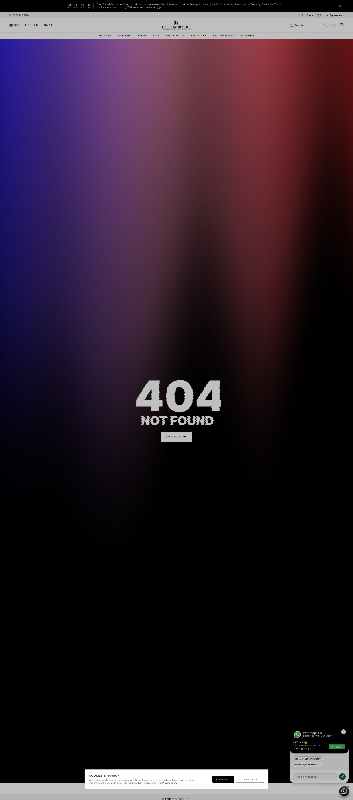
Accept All (223, 779)
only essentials (250, 779)
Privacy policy (169, 783)
